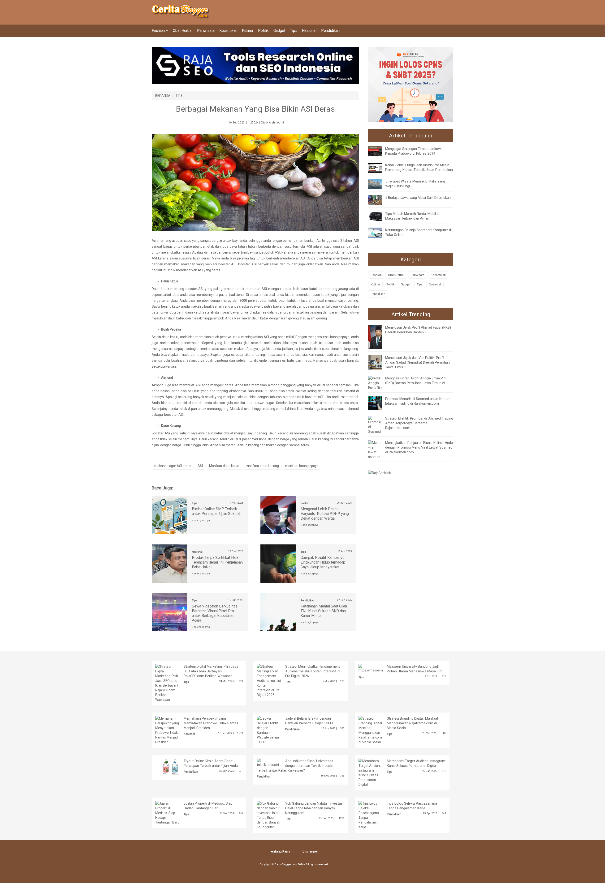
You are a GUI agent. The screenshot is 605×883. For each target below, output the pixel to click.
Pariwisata (206, 30)
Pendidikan (330, 30)
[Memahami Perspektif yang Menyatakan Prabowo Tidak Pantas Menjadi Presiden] (167, 730)
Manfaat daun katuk (224, 466)
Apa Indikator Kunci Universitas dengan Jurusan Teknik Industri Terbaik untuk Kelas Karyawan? (295, 766)
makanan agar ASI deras (172, 466)
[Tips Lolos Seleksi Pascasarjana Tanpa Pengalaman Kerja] (371, 815)
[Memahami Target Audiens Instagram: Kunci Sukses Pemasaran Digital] (371, 772)
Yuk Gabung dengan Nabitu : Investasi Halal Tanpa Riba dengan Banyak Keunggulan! (314, 808)
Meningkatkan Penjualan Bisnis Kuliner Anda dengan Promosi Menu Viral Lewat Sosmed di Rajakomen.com (419, 447)
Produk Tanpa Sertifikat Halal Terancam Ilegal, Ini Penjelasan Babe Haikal (217, 562)
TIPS (179, 96)
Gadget (279, 30)
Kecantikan (228, 30)
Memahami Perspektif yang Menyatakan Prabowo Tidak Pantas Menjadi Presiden (211, 723)
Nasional (309, 30)
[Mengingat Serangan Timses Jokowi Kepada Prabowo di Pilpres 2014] (378, 151)
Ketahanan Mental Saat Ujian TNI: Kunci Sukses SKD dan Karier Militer (324, 611)
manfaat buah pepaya (302, 466)
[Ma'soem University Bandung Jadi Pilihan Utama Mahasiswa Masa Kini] (382, 668)
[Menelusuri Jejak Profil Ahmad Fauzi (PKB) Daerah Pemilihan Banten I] (378, 337)
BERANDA (162, 96)
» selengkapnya (201, 520)
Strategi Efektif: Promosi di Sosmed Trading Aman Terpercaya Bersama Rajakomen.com (419, 423)
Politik (263, 30)
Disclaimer (310, 851)
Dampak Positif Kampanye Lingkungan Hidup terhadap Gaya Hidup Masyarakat (323, 562)
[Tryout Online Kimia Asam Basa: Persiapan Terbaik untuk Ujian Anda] (174, 766)
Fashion (159, 30)
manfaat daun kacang (262, 466)
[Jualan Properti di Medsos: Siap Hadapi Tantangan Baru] (167, 812)
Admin (281, 122)
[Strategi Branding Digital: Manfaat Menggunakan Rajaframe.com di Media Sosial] (371, 730)
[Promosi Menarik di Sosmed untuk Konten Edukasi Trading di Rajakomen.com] (378, 403)
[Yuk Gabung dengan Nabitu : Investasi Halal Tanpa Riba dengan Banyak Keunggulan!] (269, 815)
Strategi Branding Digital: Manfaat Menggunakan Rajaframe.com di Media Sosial (412, 723)
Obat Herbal (182, 30)
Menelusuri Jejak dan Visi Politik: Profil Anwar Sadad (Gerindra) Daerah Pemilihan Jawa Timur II (417, 362)
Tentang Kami (279, 851)
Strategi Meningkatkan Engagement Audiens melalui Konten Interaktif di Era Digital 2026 (312, 671)
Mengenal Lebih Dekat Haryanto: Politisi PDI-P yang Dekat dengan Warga (325, 514)
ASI (200, 466)
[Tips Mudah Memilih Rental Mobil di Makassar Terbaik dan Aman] (378, 216)
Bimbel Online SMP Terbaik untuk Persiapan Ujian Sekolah (216, 511)
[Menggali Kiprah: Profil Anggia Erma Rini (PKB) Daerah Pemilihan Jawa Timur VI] (375, 383)
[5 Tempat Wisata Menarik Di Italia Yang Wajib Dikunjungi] (378, 183)
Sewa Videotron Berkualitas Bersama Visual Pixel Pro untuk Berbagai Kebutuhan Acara (215, 613)
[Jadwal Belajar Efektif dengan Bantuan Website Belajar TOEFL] (269, 730)
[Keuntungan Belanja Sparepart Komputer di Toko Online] (378, 232)
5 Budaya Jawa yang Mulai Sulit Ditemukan (418, 197)
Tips (293, 30)
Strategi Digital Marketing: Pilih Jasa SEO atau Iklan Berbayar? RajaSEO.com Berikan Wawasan (211, 671)
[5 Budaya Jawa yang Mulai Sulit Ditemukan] (378, 200)
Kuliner (247, 30)
